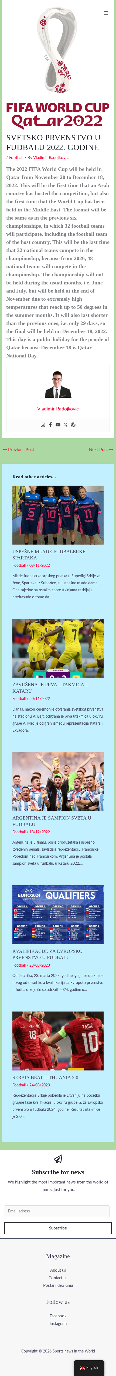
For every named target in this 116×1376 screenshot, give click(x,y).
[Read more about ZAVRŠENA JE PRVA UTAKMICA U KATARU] (58, 648)
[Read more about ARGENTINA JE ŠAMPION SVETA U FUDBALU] (58, 781)
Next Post (101, 449)
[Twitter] (65, 425)
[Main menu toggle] (106, 13)
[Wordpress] (73, 425)
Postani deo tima (58, 1286)
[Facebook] (50, 425)
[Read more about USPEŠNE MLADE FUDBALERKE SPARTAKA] (58, 515)
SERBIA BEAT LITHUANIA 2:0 (45, 1077)
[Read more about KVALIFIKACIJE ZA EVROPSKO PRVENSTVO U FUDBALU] (58, 915)
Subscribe (58, 1228)
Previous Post (18, 449)
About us (58, 1270)
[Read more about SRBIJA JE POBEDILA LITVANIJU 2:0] (58, 1041)
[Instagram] (42, 425)
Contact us (58, 1278)
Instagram (58, 1324)
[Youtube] (58, 425)
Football (16, 158)
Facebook (58, 1316)
